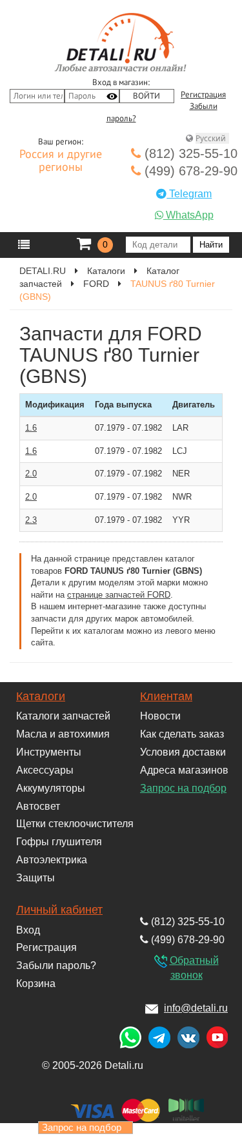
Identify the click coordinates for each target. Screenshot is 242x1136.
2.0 (31, 473)
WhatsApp (188, 215)
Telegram (189, 193)
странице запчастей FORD (118, 595)
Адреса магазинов (184, 770)
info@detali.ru (196, 1008)
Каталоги (40, 696)
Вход (28, 930)
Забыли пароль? (56, 965)
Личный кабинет (59, 909)
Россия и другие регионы (60, 161)
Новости (160, 715)
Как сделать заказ (182, 734)
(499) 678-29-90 (189, 171)
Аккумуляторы (50, 788)
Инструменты (48, 752)
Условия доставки (183, 752)
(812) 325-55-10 (189, 153)
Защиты (35, 877)
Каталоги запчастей (63, 715)
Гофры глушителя (59, 841)
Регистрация (203, 95)
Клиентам (166, 696)
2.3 (31, 520)
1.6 (31, 428)
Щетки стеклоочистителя (75, 823)
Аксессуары (45, 770)
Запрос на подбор (183, 788)
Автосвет (38, 806)
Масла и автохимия (63, 734)
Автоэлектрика (51, 859)
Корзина (35, 983)
